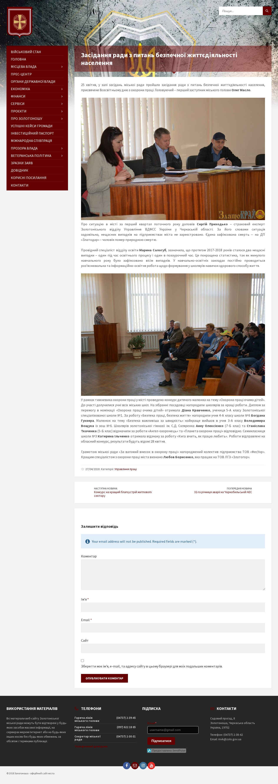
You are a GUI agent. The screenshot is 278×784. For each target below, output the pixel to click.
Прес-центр (21, 74)
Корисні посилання (28, 177)
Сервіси (18, 103)
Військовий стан (26, 52)
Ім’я (85, 599)
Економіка (20, 89)
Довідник (19, 170)
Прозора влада (24, 148)
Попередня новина (239, 488)
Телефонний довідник (91, 746)
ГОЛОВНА (18, 59)
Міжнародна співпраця (31, 140)
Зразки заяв (22, 163)
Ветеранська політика (31, 155)
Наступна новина (105, 488)
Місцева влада (23, 66)
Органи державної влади (33, 81)
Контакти (19, 185)
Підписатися (161, 741)
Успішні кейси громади (32, 126)
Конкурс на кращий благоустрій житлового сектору (123, 494)
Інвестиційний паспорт (32, 133)
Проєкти (18, 111)
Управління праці (125, 469)
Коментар (89, 556)
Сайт (85, 640)
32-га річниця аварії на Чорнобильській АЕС (223, 492)
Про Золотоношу (26, 118)
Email (86, 620)
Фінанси (18, 96)
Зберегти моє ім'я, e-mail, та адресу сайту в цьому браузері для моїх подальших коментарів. (152, 666)
